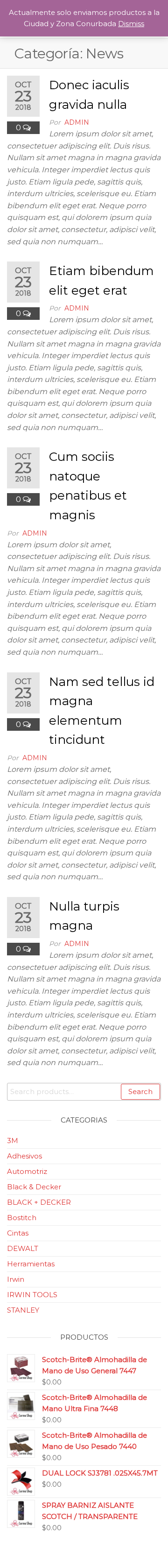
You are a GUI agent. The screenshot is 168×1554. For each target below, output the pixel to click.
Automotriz (27, 1171)
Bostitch (21, 1217)
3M (12, 1140)
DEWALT (22, 1248)
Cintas (17, 1233)
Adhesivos (24, 1155)
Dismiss (131, 23)
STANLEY (23, 1310)
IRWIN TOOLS (32, 1294)
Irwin (15, 1279)
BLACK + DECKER (39, 1202)
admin (76, 122)
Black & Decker (34, 1186)
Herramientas (31, 1263)
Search (140, 1091)
